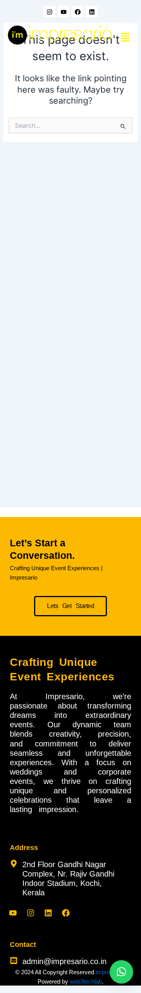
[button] (125, 37)
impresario (109, 972)
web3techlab (86, 982)
